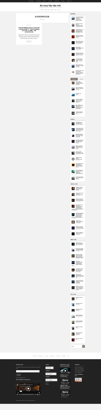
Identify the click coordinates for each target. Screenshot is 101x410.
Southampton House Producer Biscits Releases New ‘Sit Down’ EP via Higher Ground (79, 165)
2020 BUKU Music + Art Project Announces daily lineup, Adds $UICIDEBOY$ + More (80, 31)
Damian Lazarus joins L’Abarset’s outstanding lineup (79, 194)
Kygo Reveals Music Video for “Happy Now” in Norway (80, 88)
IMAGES (50, 1)
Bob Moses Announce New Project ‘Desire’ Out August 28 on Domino (80, 141)
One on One (73, 294)
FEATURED (31, 1)
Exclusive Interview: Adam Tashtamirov (79, 315)
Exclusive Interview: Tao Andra (79, 304)
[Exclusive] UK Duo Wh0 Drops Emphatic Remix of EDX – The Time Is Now (79, 135)
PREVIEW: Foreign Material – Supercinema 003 (79, 158)
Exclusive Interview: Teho (79, 327)
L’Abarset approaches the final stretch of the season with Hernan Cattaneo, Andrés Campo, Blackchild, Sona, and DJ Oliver (78, 215)
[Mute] (37, 394)
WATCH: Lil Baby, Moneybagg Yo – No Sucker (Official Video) (80, 152)
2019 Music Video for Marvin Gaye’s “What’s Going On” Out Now (80, 54)
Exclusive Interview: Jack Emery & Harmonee (79, 333)
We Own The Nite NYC (50, 5)
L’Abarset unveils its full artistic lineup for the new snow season (80, 227)
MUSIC (44, 1)
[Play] (17, 394)
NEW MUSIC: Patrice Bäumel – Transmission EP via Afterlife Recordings (79, 25)
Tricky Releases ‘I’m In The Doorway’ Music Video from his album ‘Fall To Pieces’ (80, 129)
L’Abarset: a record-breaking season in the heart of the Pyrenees (79, 188)
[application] (28, 389)
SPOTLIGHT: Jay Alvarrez (78, 94)
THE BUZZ (38, 1)
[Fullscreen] (39, 394)
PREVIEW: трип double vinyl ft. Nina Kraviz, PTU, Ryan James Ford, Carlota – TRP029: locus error (80, 288)
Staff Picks (72, 13)
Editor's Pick (73, 239)
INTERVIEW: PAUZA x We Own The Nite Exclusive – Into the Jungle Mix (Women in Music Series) (80, 72)
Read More (29, 41)
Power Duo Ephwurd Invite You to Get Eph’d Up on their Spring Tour (79, 100)
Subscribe (18, 374)
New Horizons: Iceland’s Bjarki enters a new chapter (80, 48)
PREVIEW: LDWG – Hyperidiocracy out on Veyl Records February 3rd (80, 276)
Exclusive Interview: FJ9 (79, 339)
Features (72, 119)
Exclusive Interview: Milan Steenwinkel (79, 321)
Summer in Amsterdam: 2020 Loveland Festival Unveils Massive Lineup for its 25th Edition (77, 263)
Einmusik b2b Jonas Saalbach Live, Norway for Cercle (80, 65)
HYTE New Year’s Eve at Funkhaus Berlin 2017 (79, 112)
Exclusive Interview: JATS (79, 298)
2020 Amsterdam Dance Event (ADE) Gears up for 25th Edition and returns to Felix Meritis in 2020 (80, 256)
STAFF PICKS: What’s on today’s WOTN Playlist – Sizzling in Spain (79, 60)
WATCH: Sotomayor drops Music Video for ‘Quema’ (79, 36)
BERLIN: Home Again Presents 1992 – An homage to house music (79, 147)
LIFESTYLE (56, 1)
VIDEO (62, 1)
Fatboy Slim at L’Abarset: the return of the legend (79, 221)
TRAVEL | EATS (74, 184)
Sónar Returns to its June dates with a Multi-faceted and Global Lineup (79, 270)
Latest (81, 79)
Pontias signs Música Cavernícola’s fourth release (79, 177)
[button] (28, 388)
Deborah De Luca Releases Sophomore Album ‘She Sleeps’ (79, 243)
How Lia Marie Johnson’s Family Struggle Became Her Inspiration (79, 83)
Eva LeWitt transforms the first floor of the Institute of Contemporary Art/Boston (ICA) (80, 19)
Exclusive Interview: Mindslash (79, 310)
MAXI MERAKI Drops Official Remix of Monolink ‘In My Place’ (79, 123)
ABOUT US (69, 1)
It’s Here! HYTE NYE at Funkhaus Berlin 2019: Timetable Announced (79, 281)
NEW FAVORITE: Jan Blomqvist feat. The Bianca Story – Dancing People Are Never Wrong (79, 107)
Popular (74, 79)
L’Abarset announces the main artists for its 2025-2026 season (80, 199)
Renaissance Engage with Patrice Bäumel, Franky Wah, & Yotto (79, 249)
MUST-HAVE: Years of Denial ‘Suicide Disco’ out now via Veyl (79, 42)
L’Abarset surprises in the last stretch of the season (79, 233)
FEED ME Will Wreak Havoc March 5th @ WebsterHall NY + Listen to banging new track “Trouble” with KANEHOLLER (29, 30)
